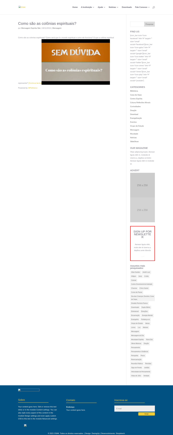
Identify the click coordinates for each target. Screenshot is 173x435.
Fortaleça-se (145, 319)
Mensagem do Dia (137, 335)
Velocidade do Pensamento (140, 372)
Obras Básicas (136, 343)
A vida (146, 276)
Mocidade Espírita (137, 339)
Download (134, 114)
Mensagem (56, 28)
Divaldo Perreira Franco (139, 303)
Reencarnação (136, 359)
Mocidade (134, 134)
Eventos (133, 122)
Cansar (133, 280)
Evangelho (135, 319)
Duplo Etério (146, 307)
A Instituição (86, 7)
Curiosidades (135, 106)
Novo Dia (149, 339)
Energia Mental (147, 315)
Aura (140, 276)
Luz (139, 327)
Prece (143, 355)
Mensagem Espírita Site (30, 28)
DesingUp (96, 433)
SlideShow (134, 141)
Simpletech (120, 433)
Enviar (147, 414)
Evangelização (136, 118)
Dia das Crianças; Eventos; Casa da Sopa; (142, 297)
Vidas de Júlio (136, 376)
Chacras (134, 288)
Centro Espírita (136, 99)
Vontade (146, 376)
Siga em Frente (136, 368)
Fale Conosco (141, 7)
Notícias (112, 7)
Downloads (127, 7)
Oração (146, 343)
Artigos (133, 276)
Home (75, 7)
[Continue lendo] (35, 83)
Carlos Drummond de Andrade (141, 284)
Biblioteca (134, 91)
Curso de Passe (136, 292)
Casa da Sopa (136, 95)
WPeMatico (32, 88)
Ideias (147, 323)
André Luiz (146, 272)
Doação (133, 110)
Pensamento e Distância (139, 351)
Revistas (148, 363)
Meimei (145, 327)
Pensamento (135, 347)
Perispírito (134, 355)
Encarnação (135, 315)
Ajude (100, 7)
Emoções (144, 311)
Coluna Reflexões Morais (140, 103)
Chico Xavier (144, 288)
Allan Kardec (135, 272)
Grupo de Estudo (137, 126)
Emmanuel (135, 311)
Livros (133, 327)
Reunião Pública (137, 363)
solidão (146, 368)
